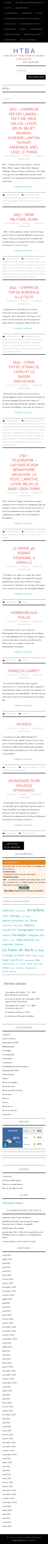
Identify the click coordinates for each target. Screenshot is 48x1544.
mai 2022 (6, 1422)
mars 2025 (6, 1315)
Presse (23, 964)
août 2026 (6, 1255)
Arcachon (39, 421)
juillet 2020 (7, 1510)
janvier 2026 (7, 1283)
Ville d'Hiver (19, 968)
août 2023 (6, 1387)
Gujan (5, 346)
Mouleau (6, 277)
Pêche (29, 964)
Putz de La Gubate (20, 277)
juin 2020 (6, 1514)
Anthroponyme (20, 911)
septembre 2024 (9, 1339)
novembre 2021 (9, 1446)
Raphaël (27, 156)
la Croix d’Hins (17, 268)
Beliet (14, 198)
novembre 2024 (9, 1331)
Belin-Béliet (19, 427)
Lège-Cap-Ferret (12, 960)
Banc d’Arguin (26, 916)
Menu (6, 88)
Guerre (5, 940)
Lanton (5, 201)
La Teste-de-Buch (31, 346)
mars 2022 (6, 1430)
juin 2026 (6, 1263)
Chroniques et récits (29, 24)
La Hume (28, 268)
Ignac (37, 940)
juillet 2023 (7, 1391)
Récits (5, 1102)
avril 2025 (6, 1311)
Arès (37, 195)
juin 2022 (6, 1418)
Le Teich (12, 274)
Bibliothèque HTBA (32, 34)
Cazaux (11, 265)
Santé (12, 968)
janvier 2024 (7, 1367)
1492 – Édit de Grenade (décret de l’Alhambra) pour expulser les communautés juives (22, 1235)
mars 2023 (6, 1402)
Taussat (6, 204)
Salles (38, 201)
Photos (8, 8)
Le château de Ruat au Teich (17, 1012)
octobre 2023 (8, 1379)
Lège (21, 201)
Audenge (6, 198)
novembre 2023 (9, 1375)
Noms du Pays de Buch (12, 1090)
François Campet (24, 671)
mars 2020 (7, 1526)
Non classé (7, 1094)
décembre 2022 (9, 1414)
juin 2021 (6, 1466)
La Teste (41, 767)
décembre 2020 (9, 1490)
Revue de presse (28, 40)
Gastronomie (36, 29)
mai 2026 (6, 1267)
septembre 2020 (9, 1502)
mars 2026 (6, 1275)
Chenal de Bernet (29, 430)
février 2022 (7, 1434)
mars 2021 (6, 1478)
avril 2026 (6, 1271)
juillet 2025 (7, 1299)
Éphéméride (31, 968)
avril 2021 (6, 1474)
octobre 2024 (8, 1335)
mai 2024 (6, 1355)
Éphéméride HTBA (10, 1070)
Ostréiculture (8, 964)
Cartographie (11, 13)
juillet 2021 (7, 1462)
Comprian (34, 343)
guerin (5, 1232)
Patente (24, 724)
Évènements (10, 40)
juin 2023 (6, 1395)
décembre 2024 (9, 1327)
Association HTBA (12, 34)
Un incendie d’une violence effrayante (24, 785)
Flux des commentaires (12, 1184)
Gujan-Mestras (30, 265)
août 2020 (6, 1506)
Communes (26, 13)
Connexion (7, 1176)
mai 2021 (6, 1470)
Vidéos (23, 29)
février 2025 (7, 1319)
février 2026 (7, 1279)
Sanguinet (21, 770)
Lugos (27, 201)
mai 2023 (6, 1398)
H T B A (24, 51)
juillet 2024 (7, 1347)
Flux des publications (11, 1180)
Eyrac (19, 265)
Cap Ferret (7, 430)
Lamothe (12, 271)
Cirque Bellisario (23, 1217)
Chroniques (7, 1058)
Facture (35, 198)
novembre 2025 (9, 1291)
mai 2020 (6, 1518)
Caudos (25, 833)
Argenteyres (8, 340)
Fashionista (18, 1540)
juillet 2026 (7, 1259)
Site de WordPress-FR (12, 1188)
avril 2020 (6, 1522)
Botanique (6, 1050)
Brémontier (39, 427)
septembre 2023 (9, 1383)
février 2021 (7, 1482)
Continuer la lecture (24, 186)
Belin (20, 198)
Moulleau (37, 442)
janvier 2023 (7, 1410)
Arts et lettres (8, 1038)
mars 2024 (6, 1363)
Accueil (8, 3)
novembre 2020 (9, 1494)
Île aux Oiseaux (9, 971)
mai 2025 (6, 1307)
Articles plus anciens (12, 846)
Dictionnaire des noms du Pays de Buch (23, 19)
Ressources (10, 29)
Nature (39, 13)
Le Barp (27, 271)
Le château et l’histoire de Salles (19, 1016)
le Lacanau (37, 271)
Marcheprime (20, 442)
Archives (6, 1034)
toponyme (6, 1114)
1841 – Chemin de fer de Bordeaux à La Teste (24, 292)
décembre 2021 (9, 1442)
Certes (6, 935)
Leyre (24, 274)
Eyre (42, 935)
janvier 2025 (7, 1323)
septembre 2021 (9, 1454)
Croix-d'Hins (19, 535)
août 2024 (6, 1343)
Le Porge (14, 201)
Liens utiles (10, 24)
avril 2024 (6, 1359)
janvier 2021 (7, 1486)
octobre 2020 (8, 1498)
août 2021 (6, 1458)
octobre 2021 (8, 1450)
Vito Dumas (19, 1228)
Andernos (29, 195)
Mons (42, 274)
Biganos (27, 198)
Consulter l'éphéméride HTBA (15, 901)
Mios (33, 201)
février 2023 (7, 1406)
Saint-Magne (38, 964)
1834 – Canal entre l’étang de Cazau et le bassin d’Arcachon (24, 371)
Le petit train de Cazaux (24, 1241)
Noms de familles (10, 1082)
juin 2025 (6, 1303)
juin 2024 (6, 1351)
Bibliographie (21, 8)
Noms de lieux (8, 1086)
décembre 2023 (9, 1371)
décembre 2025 (9, 1287)
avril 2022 (6, 1426)
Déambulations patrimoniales (29, 3)
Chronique (18, 935)
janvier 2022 (7, 1438)
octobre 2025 (8, 1295)
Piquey (5, 445)
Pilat (17, 964)
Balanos (34, 424)
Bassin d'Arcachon (20, 262)
